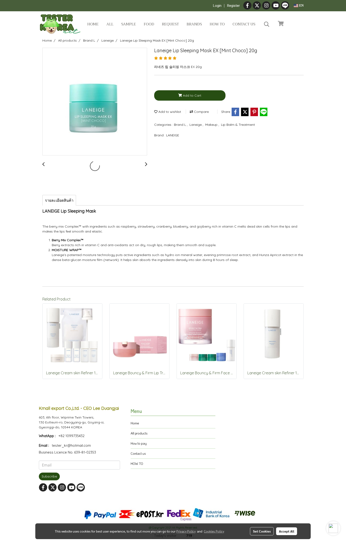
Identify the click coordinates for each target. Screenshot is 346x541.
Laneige (196, 124)
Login (217, 6)
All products (139, 433)
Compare (201, 112)
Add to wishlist (169, 112)
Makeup (211, 124)
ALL (109, 24)
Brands (194, 24)
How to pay (139, 443)
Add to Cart (191, 95)
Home (93, 24)
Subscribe (49, 476)
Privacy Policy (186, 531)
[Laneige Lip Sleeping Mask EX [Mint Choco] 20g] (95, 102)
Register (233, 6)
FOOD (149, 24)
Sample (128, 24)
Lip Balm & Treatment (238, 124)
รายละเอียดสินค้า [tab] (59, 200)
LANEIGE (172, 135)
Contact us (244, 24)
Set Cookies (262, 531)
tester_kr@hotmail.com (71, 445)
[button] (267, 24)
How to (217, 24)
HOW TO (137, 463)
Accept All (286, 531)
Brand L (180, 124)
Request (170, 24)
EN (301, 5)
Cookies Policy (214, 531)
